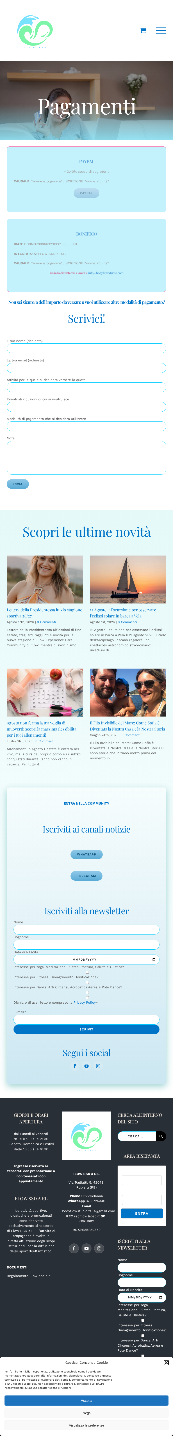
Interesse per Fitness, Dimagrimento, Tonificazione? (56, 977)
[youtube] (86, 1066)
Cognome (21, 937)
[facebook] (75, 1066)
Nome (18, 922)
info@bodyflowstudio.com (105, 273)
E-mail (20, 1012)
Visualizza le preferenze (86, 1425)
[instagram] (98, 1066)
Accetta (86, 1400)
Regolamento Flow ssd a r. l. (30, 1276)
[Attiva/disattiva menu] (161, 30)
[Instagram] (99, 1248)
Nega (87, 1413)
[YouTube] (86, 1248)
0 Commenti (46, 622)
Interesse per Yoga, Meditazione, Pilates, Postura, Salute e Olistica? (69, 967)
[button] (166, 1362)
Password (129, 1192)
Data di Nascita (26, 952)
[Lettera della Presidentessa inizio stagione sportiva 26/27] (45, 580)
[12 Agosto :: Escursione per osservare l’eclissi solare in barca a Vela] (128, 580)
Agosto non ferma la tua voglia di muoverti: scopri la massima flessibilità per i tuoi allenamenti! (41, 729)
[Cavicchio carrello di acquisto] (143, 30)
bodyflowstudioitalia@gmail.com (88, 1211)
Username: (130, 1172)
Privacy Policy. (84, 1002)
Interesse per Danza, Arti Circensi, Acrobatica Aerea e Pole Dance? (68, 987)
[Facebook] (74, 1248)
